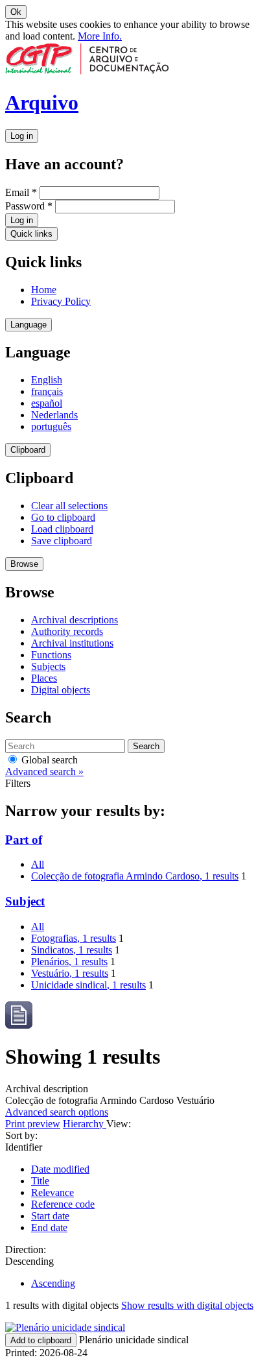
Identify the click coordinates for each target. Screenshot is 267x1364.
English (46, 379)
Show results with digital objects (187, 1305)
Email (21, 192)
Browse (24, 564)
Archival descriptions (74, 619)
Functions (51, 654)
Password (28, 205)
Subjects (48, 666)
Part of (23, 839)
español (46, 403)
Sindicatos (71, 949)
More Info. (100, 36)
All (37, 864)
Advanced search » (44, 771)
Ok (15, 12)
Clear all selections (69, 505)
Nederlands (54, 414)
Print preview (32, 1123)
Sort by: (21, 1135)
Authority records (67, 631)
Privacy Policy (61, 301)
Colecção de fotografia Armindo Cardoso (134, 875)
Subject (25, 901)
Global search (48, 759)
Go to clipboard (63, 517)
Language (28, 324)
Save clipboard (61, 540)
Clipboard (27, 450)
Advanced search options (56, 1112)
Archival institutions (72, 643)
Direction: (25, 1249)
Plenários (69, 961)
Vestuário (69, 973)
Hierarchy (84, 1123)
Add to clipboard (40, 1340)
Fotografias (73, 938)
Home (43, 289)
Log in (21, 136)
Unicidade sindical (88, 984)
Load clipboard (62, 528)
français (47, 391)
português (51, 426)
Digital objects (60, 689)
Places (44, 678)
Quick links (31, 234)
